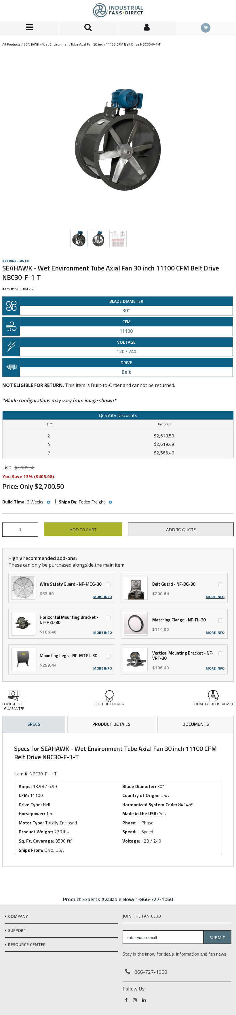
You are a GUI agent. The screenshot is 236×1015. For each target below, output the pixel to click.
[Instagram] (135, 1000)
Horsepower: (32, 813)
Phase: (129, 822)
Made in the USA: (140, 813)
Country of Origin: (140, 795)
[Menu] (29, 28)
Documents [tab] (195, 724)
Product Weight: (36, 831)
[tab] (118, 800)
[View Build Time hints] (48, 502)
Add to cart (83, 529)
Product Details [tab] (111, 724)
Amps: (25, 786)
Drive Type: (30, 804)
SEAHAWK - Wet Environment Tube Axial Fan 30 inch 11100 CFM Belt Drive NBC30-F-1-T (92, 44)
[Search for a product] (88, 28)
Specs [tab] (33, 724)
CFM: (24, 795)
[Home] (118, 10)
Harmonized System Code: (149, 804)
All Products (11, 44)
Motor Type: (31, 822)
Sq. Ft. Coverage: (36, 840)
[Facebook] (126, 1000)
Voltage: (131, 840)
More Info (102, 597)
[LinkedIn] (144, 1000)
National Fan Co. (16, 261)
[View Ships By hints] (110, 502)
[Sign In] (147, 28)
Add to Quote (181, 529)
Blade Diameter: (139, 786)
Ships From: (31, 850)
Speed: (129, 831)
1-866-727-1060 (154, 899)
